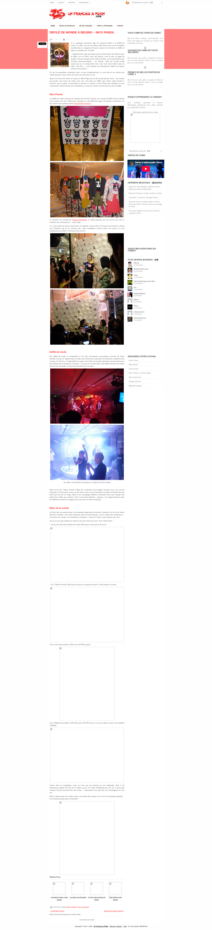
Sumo (42, 46)
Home (52, 2)
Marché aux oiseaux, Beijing (113, 911)
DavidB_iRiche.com (141, 269)
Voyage (120, 26)
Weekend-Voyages (135, 385)
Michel (136, 299)
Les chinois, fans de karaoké (78, 897)
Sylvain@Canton (140, 318)
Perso (79, 907)
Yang (135, 275)
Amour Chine (133, 360)
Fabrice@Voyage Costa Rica (144, 281)
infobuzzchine (139, 312)
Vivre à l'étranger (105, 26)
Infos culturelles (67, 26)
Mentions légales (116, 926)
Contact (61, 2)
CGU (125, 926)
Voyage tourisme (135, 381)
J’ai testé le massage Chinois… (148, 197)
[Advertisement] (145, 231)
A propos (71, 2)
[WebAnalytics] (70, 926)
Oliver (136, 305)
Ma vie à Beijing (85, 26)
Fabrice (136, 263)
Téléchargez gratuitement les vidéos (145, 112)
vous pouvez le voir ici (82, 103)
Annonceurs (84, 2)
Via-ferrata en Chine (57, 911)
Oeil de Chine (133, 369)
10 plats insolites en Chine (152, 193)
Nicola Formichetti (79, 220)
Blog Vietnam (133, 364)
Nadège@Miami (140, 293)
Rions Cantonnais (135, 377)
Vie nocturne (85, 907)
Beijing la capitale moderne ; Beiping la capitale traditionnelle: (145, 187)
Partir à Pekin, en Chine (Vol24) (140, 373)
